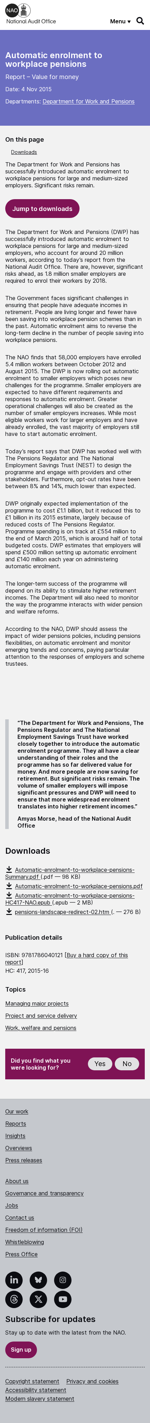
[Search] (140, 21)
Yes (100, 1064)
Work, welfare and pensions (40, 1027)
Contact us (19, 1217)
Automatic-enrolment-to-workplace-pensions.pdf (79, 886)
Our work (16, 1111)
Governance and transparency (44, 1193)
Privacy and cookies (92, 1381)
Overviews (18, 1147)
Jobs (11, 1205)
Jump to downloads (42, 208)
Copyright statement (32, 1381)
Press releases (23, 1160)
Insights (15, 1135)
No (127, 1064)
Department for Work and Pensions (89, 101)
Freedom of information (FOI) (44, 1229)
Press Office (21, 1254)
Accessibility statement (35, 1389)
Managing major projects (37, 1003)
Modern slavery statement (39, 1398)
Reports (15, 1123)
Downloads (24, 152)
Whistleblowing (24, 1241)
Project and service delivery (41, 1015)
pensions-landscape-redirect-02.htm (63, 911)
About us (17, 1181)
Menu (118, 21)
